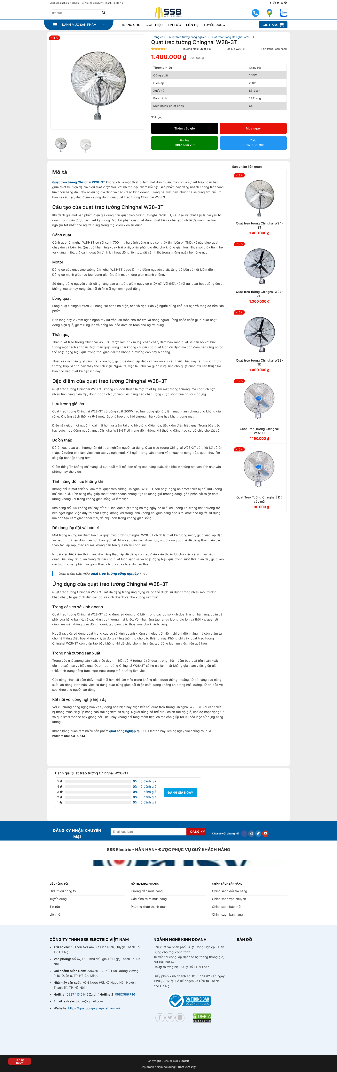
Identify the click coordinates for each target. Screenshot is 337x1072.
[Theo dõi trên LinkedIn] (179, 1017)
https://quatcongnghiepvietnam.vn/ (94, 1008)
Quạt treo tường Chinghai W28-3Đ (259, 362)
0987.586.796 (125, 994)
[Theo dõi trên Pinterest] (285, 3)
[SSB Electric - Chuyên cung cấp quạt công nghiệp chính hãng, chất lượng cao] (168, 13)
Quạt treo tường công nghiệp (188, 37)
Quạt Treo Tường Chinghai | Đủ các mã (259, 499)
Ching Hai (205, 48)
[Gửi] (103, 12)
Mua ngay (253, 128)
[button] (79, 25)
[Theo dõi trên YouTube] (265, 833)
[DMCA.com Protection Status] (202, 1018)
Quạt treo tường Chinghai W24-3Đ (259, 294)
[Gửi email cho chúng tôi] (282, 3)
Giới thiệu (154, 25)
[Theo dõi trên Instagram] (274, 3)
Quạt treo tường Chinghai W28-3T (78, 182)
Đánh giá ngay (180, 792)
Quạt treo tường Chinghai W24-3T (259, 225)
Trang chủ (130, 25)
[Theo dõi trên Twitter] (278, 3)
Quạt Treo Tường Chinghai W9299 (259, 431)
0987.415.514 (76, 994)
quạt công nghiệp (122, 731)
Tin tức (174, 25)
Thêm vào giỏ (184, 128)
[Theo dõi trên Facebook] (271, 3)
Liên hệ (192, 25)
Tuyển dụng (214, 25)
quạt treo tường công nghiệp (115, 573)
